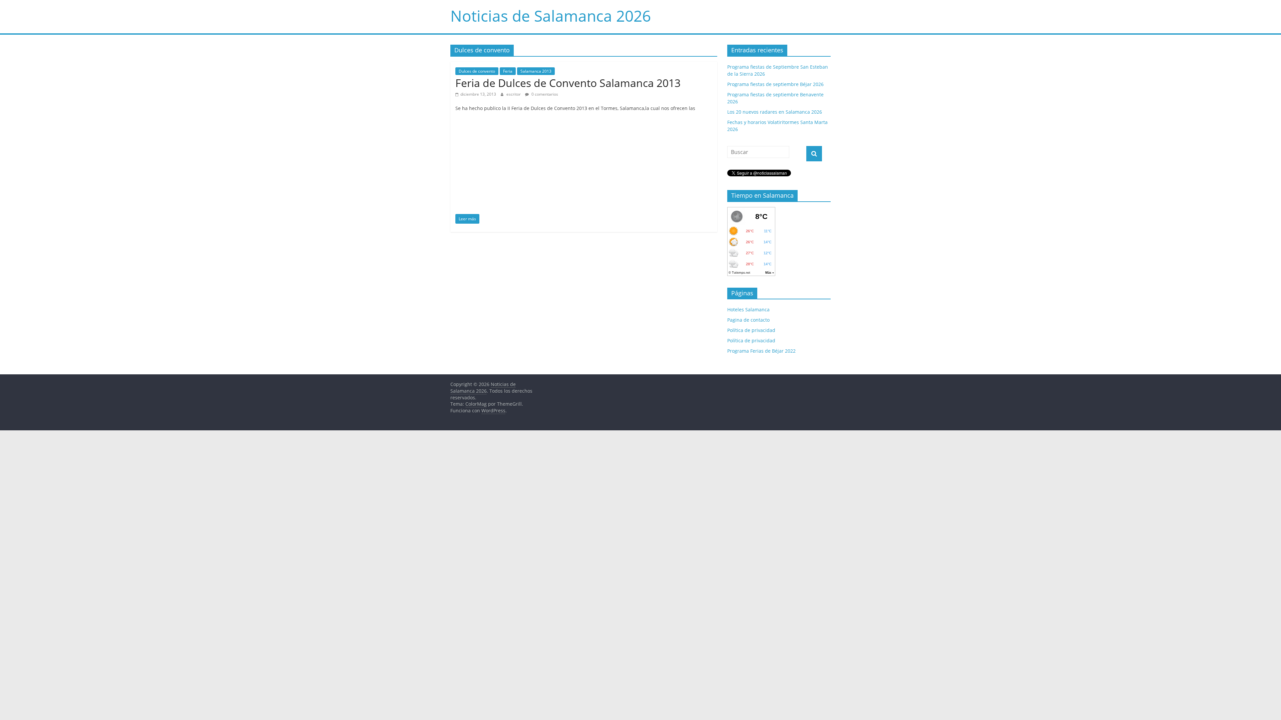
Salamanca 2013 (535, 71)
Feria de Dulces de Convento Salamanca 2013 (568, 83)
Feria (507, 71)
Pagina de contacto (748, 320)
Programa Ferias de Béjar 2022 (761, 351)
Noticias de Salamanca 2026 (550, 15)
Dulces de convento (477, 71)
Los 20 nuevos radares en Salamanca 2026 (774, 112)
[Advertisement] (583, 164)
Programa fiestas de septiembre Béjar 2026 (775, 84)
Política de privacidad (751, 330)
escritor (514, 94)
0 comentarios (544, 94)
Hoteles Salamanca (748, 309)
